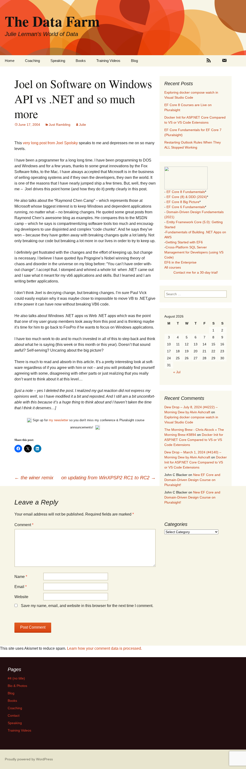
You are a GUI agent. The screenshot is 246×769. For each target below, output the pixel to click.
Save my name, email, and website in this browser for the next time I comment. (87, 606)
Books (81, 61)
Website (21, 597)
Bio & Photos (17, 686)
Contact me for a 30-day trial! (195, 272)
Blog (134, 61)
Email (20, 587)
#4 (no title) (16, 678)
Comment (23, 525)
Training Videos (108, 61)
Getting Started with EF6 (184, 242)
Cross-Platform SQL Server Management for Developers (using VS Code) (193, 252)
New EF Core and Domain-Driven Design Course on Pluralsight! (192, 480)
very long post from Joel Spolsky (51, 143)
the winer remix (33, 477)
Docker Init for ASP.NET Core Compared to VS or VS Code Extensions (193, 440)
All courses (172, 267)
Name (20, 577)
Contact (13, 715)
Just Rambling (59, 124)
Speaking (57, 61)
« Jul (176, 372)
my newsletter (58, 420)
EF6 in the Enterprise (180, 262)
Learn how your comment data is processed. (104, 648)
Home (9, 61)
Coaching (32, 61)
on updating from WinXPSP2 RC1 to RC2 (108, 477)
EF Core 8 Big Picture (182, 202)
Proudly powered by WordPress (29, 759)
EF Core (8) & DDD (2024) (186, 197)
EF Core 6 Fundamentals (185, 207)
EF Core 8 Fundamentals (185, 192)
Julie (82, 124)
